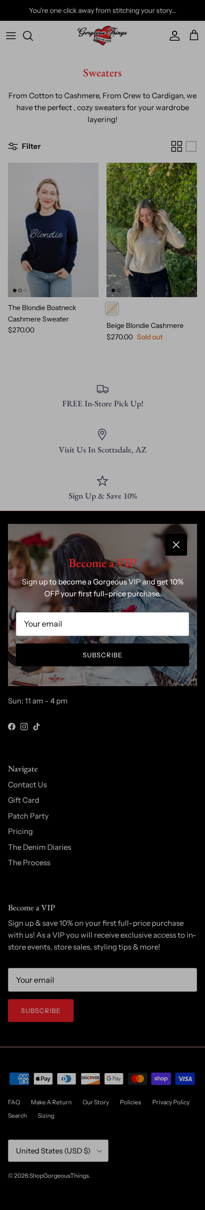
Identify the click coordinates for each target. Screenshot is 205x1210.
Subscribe (102, 655)
